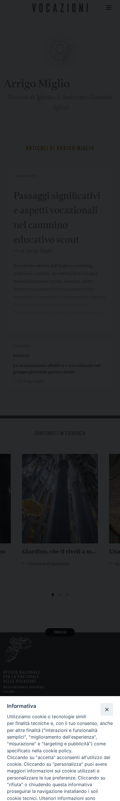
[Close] (106, 709)
